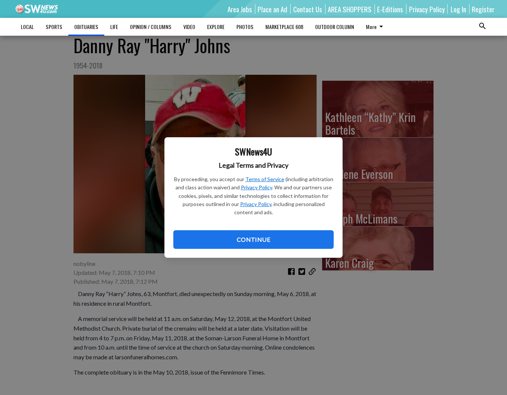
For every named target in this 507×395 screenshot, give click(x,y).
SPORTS (54, 26)
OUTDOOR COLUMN (334, 26)
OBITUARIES (86, 26)
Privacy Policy (256, 187)
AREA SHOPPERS (350, 9)
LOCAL (27, 26)
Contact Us (307, 9)
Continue (253, 239)
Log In (458, 9)
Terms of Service (264, 179)
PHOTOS (245, 26)
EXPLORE (216, 26)
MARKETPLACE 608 (284, 26)
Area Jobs (240, 9)
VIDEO (189, 26)
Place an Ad (272, 9)
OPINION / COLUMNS (150, 26)
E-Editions (390, 9)
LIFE (114, 26)
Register (483, 9)
